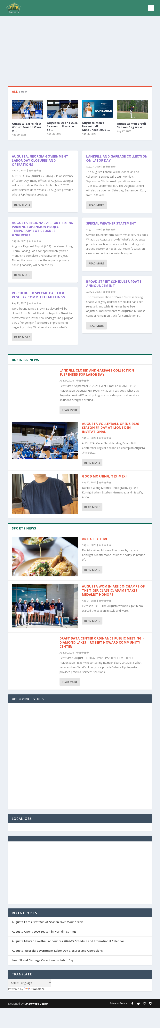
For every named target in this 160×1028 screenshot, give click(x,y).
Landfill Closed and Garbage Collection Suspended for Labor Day (97, 372)
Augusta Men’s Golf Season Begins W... (132, 125)
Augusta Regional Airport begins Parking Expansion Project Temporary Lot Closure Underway (42, 229)
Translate (37, 989)
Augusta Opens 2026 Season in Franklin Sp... (62, 126)
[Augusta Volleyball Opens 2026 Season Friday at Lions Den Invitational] (45, 440)
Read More (22, 204)
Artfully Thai (94, 539)
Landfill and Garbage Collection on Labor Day (117, 158)
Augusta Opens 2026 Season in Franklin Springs (44, 931)
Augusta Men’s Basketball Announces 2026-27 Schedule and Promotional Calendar (68, 941)
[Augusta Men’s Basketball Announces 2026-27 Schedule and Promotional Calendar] (97, 109)
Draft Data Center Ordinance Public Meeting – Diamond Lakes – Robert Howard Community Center (102, 642)
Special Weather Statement (111, 223)
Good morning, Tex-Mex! (105, 476)
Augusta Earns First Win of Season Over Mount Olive (47, 922)
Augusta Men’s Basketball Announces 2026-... (96, 126)
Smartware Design (36, 1003)
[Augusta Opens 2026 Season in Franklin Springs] (62, 109)
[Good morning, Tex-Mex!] (45, 494)
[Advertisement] (80, 51)
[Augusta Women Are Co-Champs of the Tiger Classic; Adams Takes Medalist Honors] (45, 606)
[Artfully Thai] (45, 556)
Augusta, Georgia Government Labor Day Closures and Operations (40, 160)
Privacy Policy (118, 1003)
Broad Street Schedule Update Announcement (113, 283)
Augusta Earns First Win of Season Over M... (27, 127)
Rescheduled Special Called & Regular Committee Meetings (38, 295)
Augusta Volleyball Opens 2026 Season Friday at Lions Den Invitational (110, 428)
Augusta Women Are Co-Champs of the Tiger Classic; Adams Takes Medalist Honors (113, 590)
